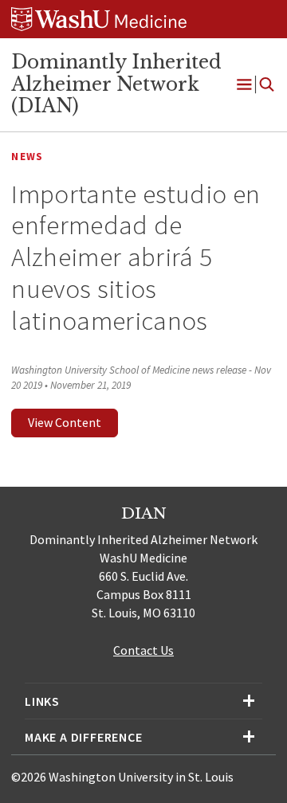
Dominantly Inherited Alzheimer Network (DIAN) (116, 84)
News (27, 156)
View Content (64, 422)
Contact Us (143, 650)
